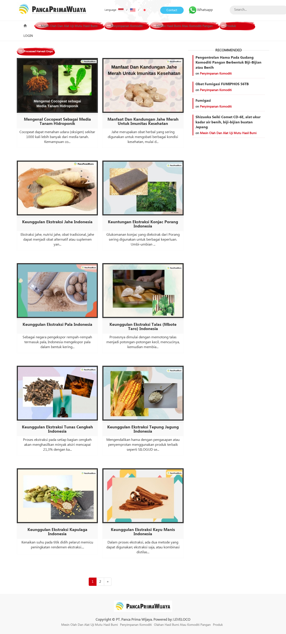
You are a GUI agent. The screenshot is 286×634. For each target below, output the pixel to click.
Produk (231, 26)
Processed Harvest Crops (38, 51)
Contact (171, 10)
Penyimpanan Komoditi (127, 26)
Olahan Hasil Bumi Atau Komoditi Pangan (184, 26)
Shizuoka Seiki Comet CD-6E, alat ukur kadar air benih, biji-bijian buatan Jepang (228, 122)
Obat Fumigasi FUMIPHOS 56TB (222, 84)
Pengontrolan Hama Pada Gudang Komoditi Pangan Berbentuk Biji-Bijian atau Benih (228, 63)
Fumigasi (203, 100)
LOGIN (28, 35)
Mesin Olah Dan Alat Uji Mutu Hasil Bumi (69, 26)
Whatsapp (205, 10)
